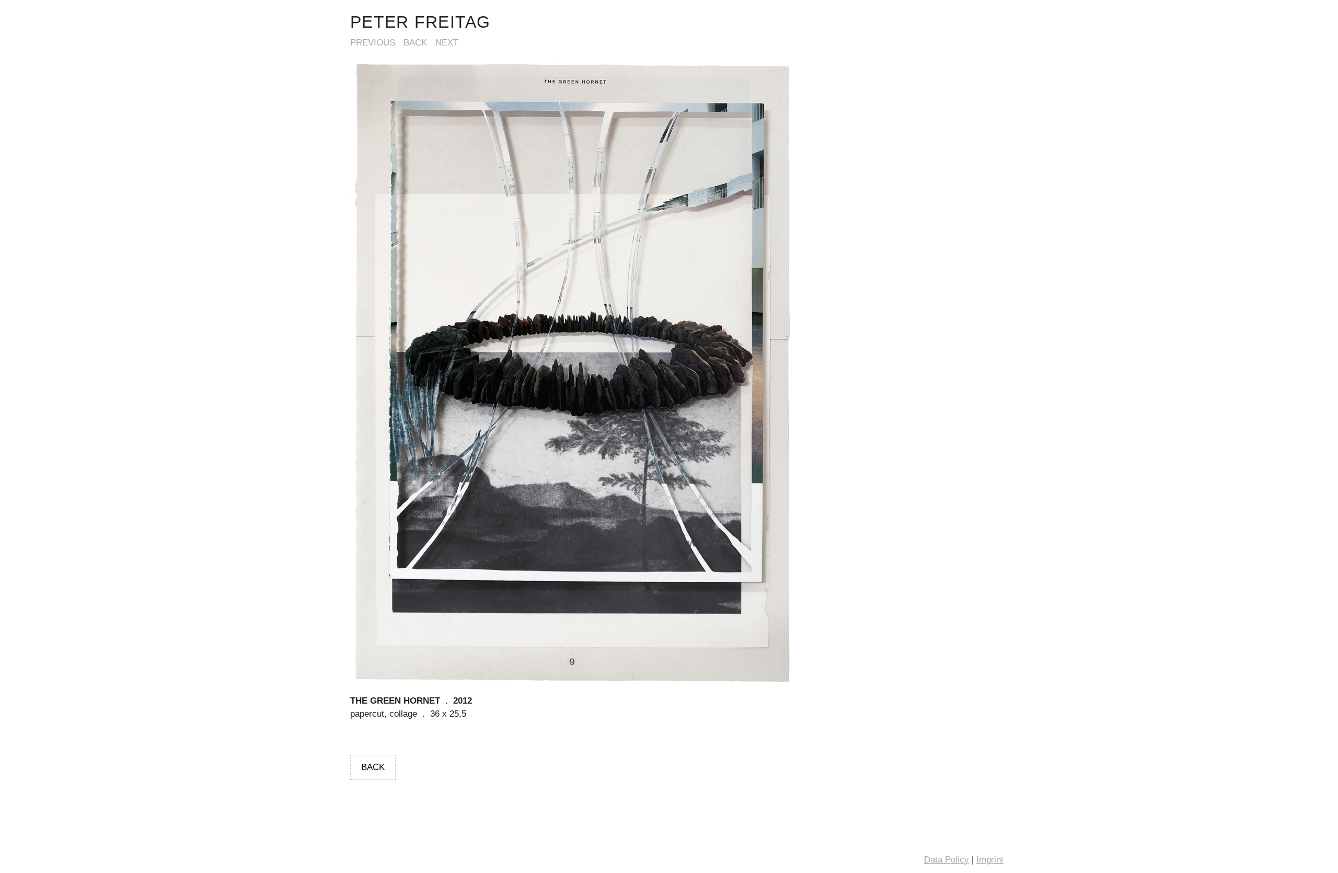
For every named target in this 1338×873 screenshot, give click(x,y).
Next (446, 43)
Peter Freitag (420, 22)
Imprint (990, 860)
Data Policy (946, 860)
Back (415, 43)
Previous (372, 43)
